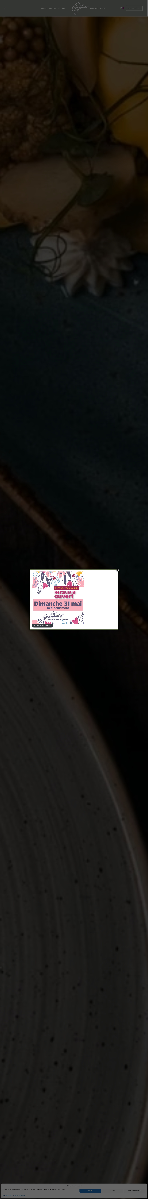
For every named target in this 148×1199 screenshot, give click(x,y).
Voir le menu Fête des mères (42, 625)
